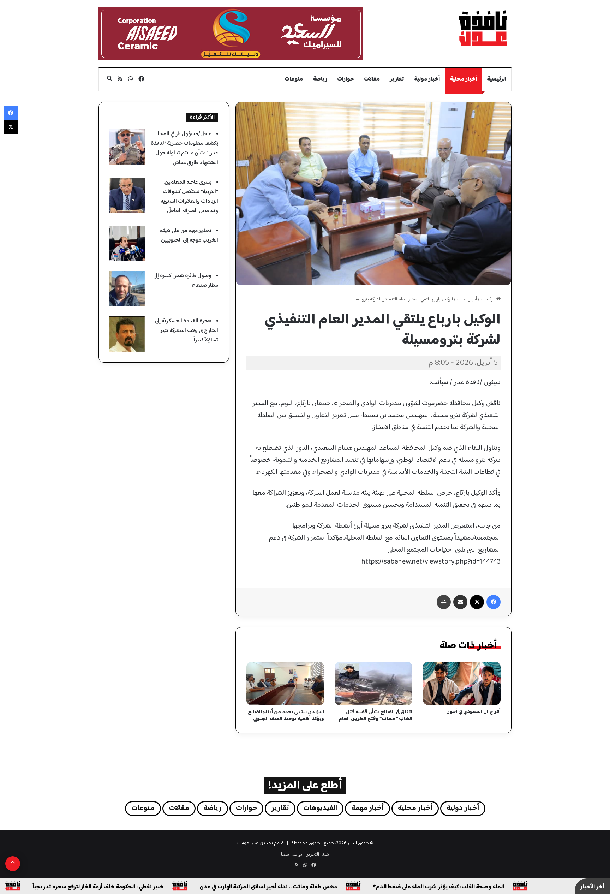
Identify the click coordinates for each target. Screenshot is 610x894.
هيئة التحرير (318, 854)
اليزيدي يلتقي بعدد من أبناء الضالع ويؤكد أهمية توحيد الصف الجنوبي (286, 715)
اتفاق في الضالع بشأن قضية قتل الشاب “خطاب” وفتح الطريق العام (375, 715)
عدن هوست (247, 843)
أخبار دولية (427, 79)
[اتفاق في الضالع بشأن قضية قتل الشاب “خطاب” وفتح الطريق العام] (373, 683)
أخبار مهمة (367, 808)
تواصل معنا (291, 854)
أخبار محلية (463, 79)
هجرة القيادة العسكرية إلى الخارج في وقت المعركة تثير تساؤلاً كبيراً (186, 330)
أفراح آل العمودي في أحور (474, 712)
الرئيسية (496, 79)
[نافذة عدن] (483, 28)
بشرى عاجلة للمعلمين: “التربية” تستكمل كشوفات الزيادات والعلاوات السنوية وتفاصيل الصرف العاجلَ (189, 197)
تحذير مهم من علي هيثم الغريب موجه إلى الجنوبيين (188, 235)
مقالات (372, 79)
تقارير (397, 79)
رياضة (320, 79)
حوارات (345, 79)
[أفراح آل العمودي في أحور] (462, 683)
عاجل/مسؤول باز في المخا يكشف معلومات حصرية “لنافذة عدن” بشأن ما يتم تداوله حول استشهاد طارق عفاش (184, 148)
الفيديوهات (320, 808)
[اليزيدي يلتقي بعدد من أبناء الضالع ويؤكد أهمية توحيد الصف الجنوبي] (285, 683)
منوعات (294, 79)
